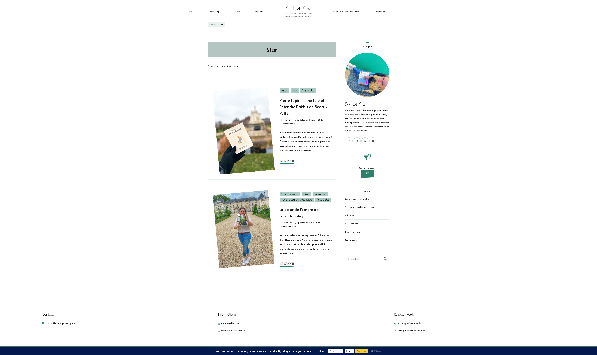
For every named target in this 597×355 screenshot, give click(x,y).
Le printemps (214, 11)
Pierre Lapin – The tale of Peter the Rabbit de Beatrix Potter (303, 107)
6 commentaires (288, 123)
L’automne (260, 11)
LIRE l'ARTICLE (287, 161)
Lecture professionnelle (357, 198)
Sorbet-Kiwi (286, 119)
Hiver (191, 11)
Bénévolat (350, 215)
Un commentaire (288, 226)
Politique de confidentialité (411, 330)
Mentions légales (230, 323)
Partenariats (320, 194)
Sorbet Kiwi (299, 8)
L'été (294, 90)
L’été (238, 11)
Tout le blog (380, 11)
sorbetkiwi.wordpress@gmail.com (63, 323)
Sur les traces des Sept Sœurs (345, 11)
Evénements (351, 240)
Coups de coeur (289, 194)
